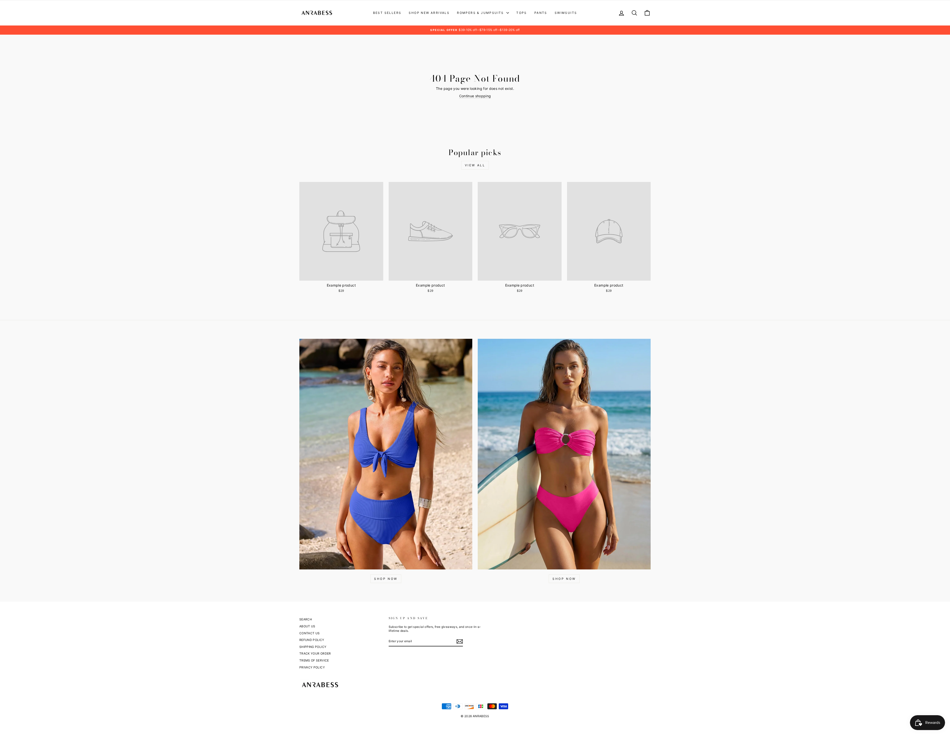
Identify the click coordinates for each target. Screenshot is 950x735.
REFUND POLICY (311, 640)
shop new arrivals (429, 13)
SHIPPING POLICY (312, 647)
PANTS (540, 13)
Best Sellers (387, 13)
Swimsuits (566, 13)
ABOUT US (307, 626)
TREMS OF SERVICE (314, 660)
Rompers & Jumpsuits (481, 13)
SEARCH (305, 619)
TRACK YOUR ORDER (315, 653)
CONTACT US (309, 633)
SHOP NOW (386, 579)
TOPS (521, 13)
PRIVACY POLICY (312, 667)
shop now (564, 579)
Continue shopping (475, 96)
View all (475, 165)
